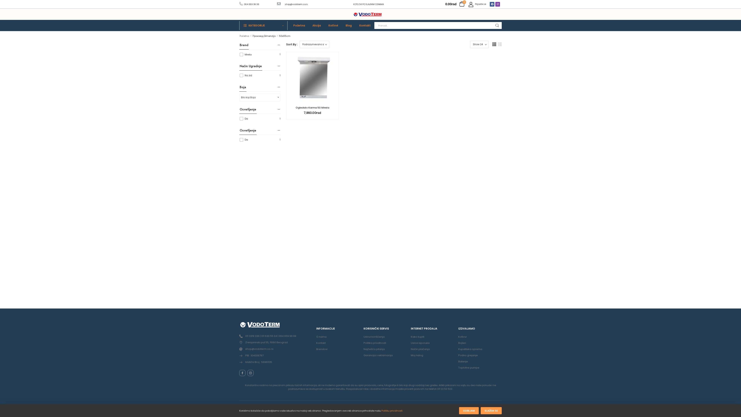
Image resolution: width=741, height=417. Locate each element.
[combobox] (259, 97)
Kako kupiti (417, 337)
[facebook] (242, 373)
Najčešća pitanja (374, 349)
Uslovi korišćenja (374, 337)
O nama (321, 337)
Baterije (463, 361)
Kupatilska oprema (470, 349)
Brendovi (321, 349)
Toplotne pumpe (468, 368)
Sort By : (292, 44)
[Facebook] (492, 4)
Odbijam (469, 411)
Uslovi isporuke (420, 343)
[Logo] (367, 14)
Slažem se (491, 411)
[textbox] (259, 97)
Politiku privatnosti (392, 410)
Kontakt (364, 25)
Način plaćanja (420, 349)
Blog (349, 25)
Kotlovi (333, 25)
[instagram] (250, 373)
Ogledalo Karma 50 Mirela (312, 107)
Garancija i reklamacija (378, 355)
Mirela (248, 54)
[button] (494, 44)
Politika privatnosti (375, 343)
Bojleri (462, 343)
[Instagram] (497, 4)
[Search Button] (497, 25)
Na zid (248, 75)
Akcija (316, 25)
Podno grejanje (468, 355)
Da (246, 118)
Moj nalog (417, 355)
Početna (299, 25)
